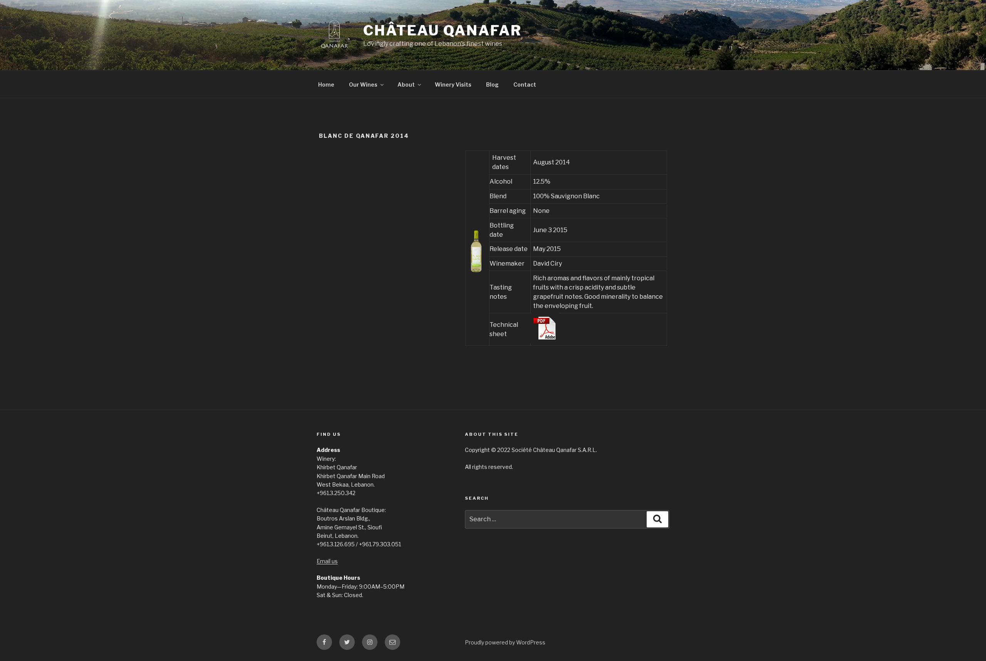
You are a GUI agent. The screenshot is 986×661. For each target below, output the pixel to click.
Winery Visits (453, 84)
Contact (524, 84)
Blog (492, 84)
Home (326, 84)
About (406, 84)
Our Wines (363, 84)
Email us (327, 561)
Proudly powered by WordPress (505, 642)
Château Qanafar (442, 30)
